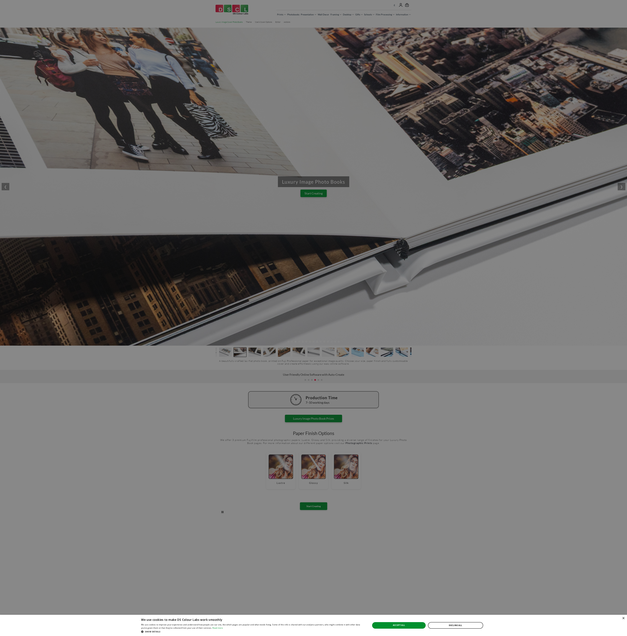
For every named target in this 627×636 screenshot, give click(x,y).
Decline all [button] (455, 625)
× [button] (623, 618)
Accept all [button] (399, 625)
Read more (217, 628)
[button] (252, 632)
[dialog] (313, 625)
